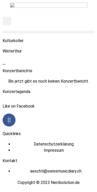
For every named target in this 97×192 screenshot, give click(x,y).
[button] (7, 21)
